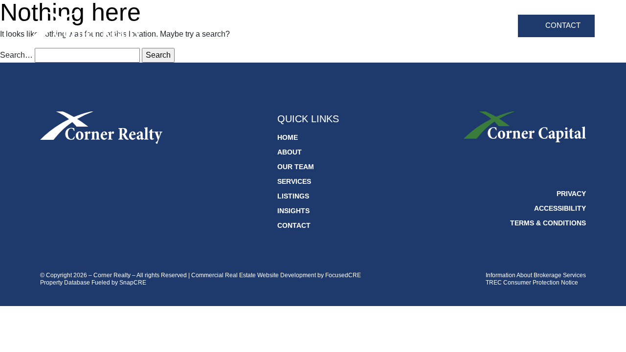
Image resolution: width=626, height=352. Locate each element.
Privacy (571, 194)
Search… (16, 55)
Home (278, 26)
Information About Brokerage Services (536, 275)
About (312, 26)
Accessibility (560, 208)
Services (402, 26)
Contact (563, 25)
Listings (447, 26)
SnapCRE (132, 282)
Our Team (354, 26)
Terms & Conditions (548, 223)
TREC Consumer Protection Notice (532, 282)
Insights (490, 26)
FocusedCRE (343, 275)
